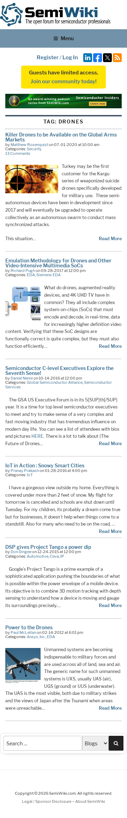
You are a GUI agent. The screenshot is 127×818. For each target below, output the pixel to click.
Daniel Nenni (22, 378)
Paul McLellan (23, 632)
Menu (67, 38)
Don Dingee (21, 551)
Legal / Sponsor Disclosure (47, 801)
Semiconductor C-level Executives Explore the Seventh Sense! (59, 370)
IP (62, 556)
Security (34, 148)
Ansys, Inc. (36, 636)
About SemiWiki (90, 801)
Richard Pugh (23, 270)
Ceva (54, 556)
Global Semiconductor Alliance (55, 382)
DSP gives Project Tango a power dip (48, 547)
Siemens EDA (48, 274)
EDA (31, 274)
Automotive (37, 556)
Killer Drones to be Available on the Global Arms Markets (61, 137)
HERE (37, 436)
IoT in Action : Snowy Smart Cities (44, 465)
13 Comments (17, 153)
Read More (110, 238)
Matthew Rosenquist (29, 144)
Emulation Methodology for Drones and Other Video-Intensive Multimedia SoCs (58, 262)
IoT (30, 474)
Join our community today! (64, 81)
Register (48, 57)
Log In (70, 57)
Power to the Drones (29, 627)
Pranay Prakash (25, 470)
